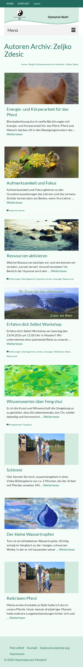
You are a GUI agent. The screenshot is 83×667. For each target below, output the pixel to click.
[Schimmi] (41, 449)
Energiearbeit (15, 424)
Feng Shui (27, 424)
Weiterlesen (15, 134)
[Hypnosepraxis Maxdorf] (41, 16)
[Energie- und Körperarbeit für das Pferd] (41, 88)
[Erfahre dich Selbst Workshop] (41, 303)
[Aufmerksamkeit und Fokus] (41, 162)
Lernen (21, 210)
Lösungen (57, 279)
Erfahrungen (15, 279)
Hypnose (13, 210)
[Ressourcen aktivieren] (41, 235)
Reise (67, 351)
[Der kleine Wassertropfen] (41, 513)
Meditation (59, 351)
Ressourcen (68, 279)
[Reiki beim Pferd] (41, 577)
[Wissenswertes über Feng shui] (41, 380)
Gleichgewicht (28, 279)
